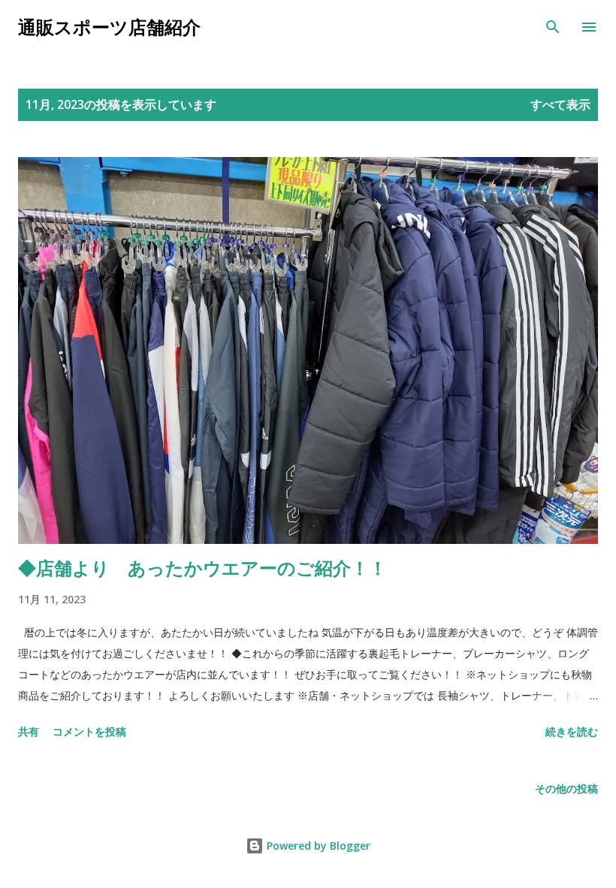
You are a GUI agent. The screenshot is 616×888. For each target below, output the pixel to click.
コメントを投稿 (89, 731)
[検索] (553, 27)
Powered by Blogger (317, 845)
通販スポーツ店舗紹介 (109, 26)
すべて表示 (560, 104)
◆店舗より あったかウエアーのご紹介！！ (202, 567)
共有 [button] (28, 731)
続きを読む (571, 731)
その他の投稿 (566, 788)
